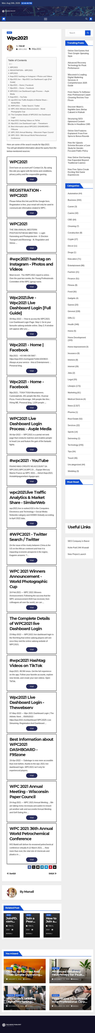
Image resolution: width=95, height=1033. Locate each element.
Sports (71, 432)
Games (71, 305)
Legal (70, 379)
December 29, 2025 (16, 1006)
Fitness (71, 285)
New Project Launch (77, 554)
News (9, 32)
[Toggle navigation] (46, 19)
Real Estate (73, 419)
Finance (71, 279)
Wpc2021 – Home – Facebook (22, 88)
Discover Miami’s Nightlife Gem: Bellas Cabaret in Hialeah (77, 109)
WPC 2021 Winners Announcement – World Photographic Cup (28, 110)
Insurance (72, 353)
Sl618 (51, 873)
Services (72, 425)
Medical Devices (75, 399)
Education (72, 259)
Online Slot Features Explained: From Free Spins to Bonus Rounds (78, 133)
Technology (73, 445)
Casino (71, 213)
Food (70, 292)
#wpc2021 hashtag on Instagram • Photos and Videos (31, 76)
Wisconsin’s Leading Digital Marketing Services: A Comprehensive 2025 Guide (77, 80)
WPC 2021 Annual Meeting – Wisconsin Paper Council (32, 132)
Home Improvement (76, 347)
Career (71, 207)
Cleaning (72, 226)
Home (70, 331)
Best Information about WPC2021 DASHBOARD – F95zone (30, 127)
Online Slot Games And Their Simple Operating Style (78, 53)
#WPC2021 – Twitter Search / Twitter (25, 106)
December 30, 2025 (62, 979)
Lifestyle (71, 386)
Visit (32, 179)
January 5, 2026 (15, 979)
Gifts (70, 318)
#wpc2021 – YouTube (18, 97)
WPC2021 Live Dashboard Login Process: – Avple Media (29, 92)
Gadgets (71, 298)
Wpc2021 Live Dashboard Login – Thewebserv (29, 123)
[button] (86, 19)
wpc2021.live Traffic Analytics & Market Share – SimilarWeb (29, 101)
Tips (70, 451)
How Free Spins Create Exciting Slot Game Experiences (78, 172)
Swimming (72, 438)
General (71, 311)
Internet (71, 366)
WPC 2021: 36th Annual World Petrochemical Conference (28, 136)
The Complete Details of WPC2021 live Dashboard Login (31, 116)
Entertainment (74, 265)
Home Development (77, 337)
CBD (70, 220)
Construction (73, 233)
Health (71, 324)
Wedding (72, 471)
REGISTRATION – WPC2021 (21, 70)
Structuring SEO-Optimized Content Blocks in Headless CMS (79, 121)
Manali (21, 46)
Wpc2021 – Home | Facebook (21, 85)
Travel (70, 458)
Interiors (71, 360)
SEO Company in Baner (78, 541)
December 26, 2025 (62, 1006)
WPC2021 (14, 67)
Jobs (70, 373)
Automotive (73, 193)
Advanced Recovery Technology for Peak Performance (77, 65)
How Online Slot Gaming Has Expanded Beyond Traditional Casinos (79, 160)
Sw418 (12, 873)
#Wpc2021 (36, 49)
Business (72, 200)
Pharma (71, 412)
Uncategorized (74, 465)
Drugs (70, 252)
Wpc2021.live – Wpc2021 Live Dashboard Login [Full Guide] (30, 80)
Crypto (71, 239)
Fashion (71, 272)
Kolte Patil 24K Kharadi (78, 548)
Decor (70, 246)
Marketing (72, 393)
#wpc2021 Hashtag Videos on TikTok (25, 120)
